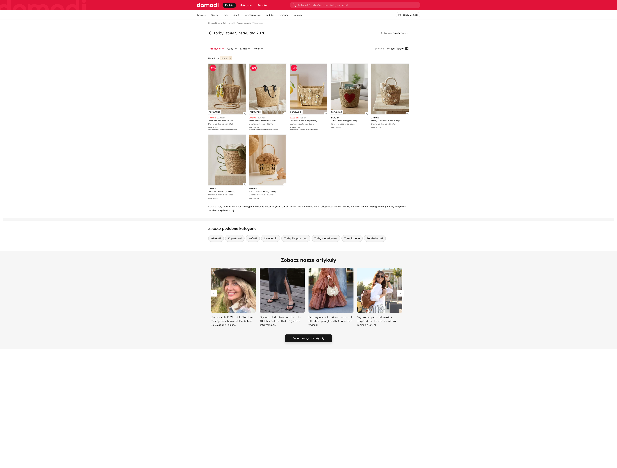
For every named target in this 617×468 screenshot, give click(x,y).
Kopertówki (235, 238)
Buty (226, 15)
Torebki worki (375, 238)
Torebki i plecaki (252, 15)
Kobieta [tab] (229, 5)
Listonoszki (270, 238)
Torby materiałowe (325, 238)
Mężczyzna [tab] (246, 5)
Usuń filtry (213, 58)
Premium (283, 15)
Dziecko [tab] (262, 5)
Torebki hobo (352, 238)
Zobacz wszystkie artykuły (308, 338)
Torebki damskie (244, 23)
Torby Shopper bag (295, 238)
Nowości (201, 15)
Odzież (214, 15)
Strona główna (214, 23)
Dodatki (269, 15)
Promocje (298, 15)
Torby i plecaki (229, 23)
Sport (236, 15)
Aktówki (216, 238)
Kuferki (253, 238)
